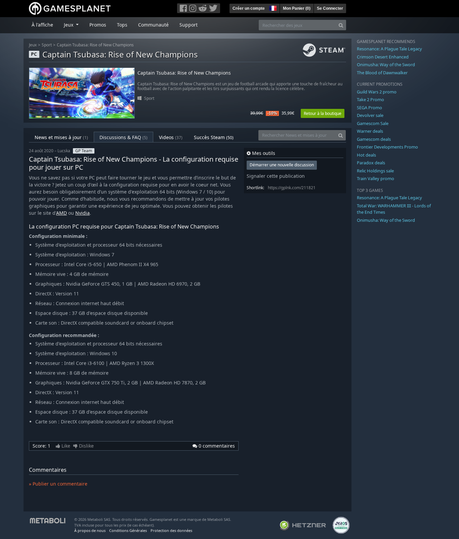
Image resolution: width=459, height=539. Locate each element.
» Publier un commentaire (58, 484)
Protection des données (171, 530)
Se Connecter (330, 8)
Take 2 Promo (370, 99)
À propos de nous (90, 530)
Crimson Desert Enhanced (383, 57)
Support (188, 25)
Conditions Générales (128, 530)
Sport (47, 44)
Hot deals (366, 155)
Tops (122, 25)
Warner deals (370, 131)
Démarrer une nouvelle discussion (282, 165)
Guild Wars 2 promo (377, 92)
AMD (61, 213)
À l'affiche (42, 25)
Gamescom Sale (372, 123)
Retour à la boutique (322, 113)
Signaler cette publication (276, 176)
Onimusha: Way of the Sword (386, 64)
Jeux (33, 44)
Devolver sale (370, 115)
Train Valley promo (375, 178)
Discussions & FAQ (123, 137)
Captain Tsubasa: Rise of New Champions (95, 44)
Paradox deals (371, 163)
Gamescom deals (374, 139)
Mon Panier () (296, 8)
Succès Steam (214, 137)
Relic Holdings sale (375, 171)
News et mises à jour (61, 137)
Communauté (153, 25)
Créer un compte (249, 8)
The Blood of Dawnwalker (382, 73)
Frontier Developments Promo (387, 147)
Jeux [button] (69, 25)
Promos (97, 25)
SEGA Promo (369, 108)
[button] (272, 7)
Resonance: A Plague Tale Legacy (389, 49)
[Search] (341, 25)
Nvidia (82, 213)
